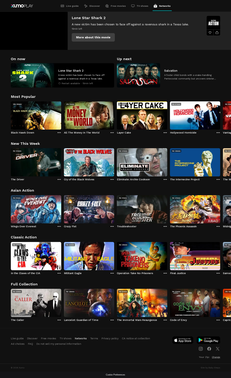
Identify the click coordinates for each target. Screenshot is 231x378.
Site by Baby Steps (210, 368)
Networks (165, 6)
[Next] (220, 115)
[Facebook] (209, 348)
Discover (94, 6)
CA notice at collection (136, 338)
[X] (217, 348)
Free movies (118, 6)
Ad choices (18, 343)
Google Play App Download (208, 341)
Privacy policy (110, 338)
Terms (94, 338)
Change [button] (216, 357)
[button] (93, 37)
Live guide (72, 6)
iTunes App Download (183, 341)
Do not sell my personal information (58, 343)
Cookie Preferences (115, 374)
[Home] (22, 5)
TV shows (142, 6)
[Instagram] (200, 348)
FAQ (30, 343)
